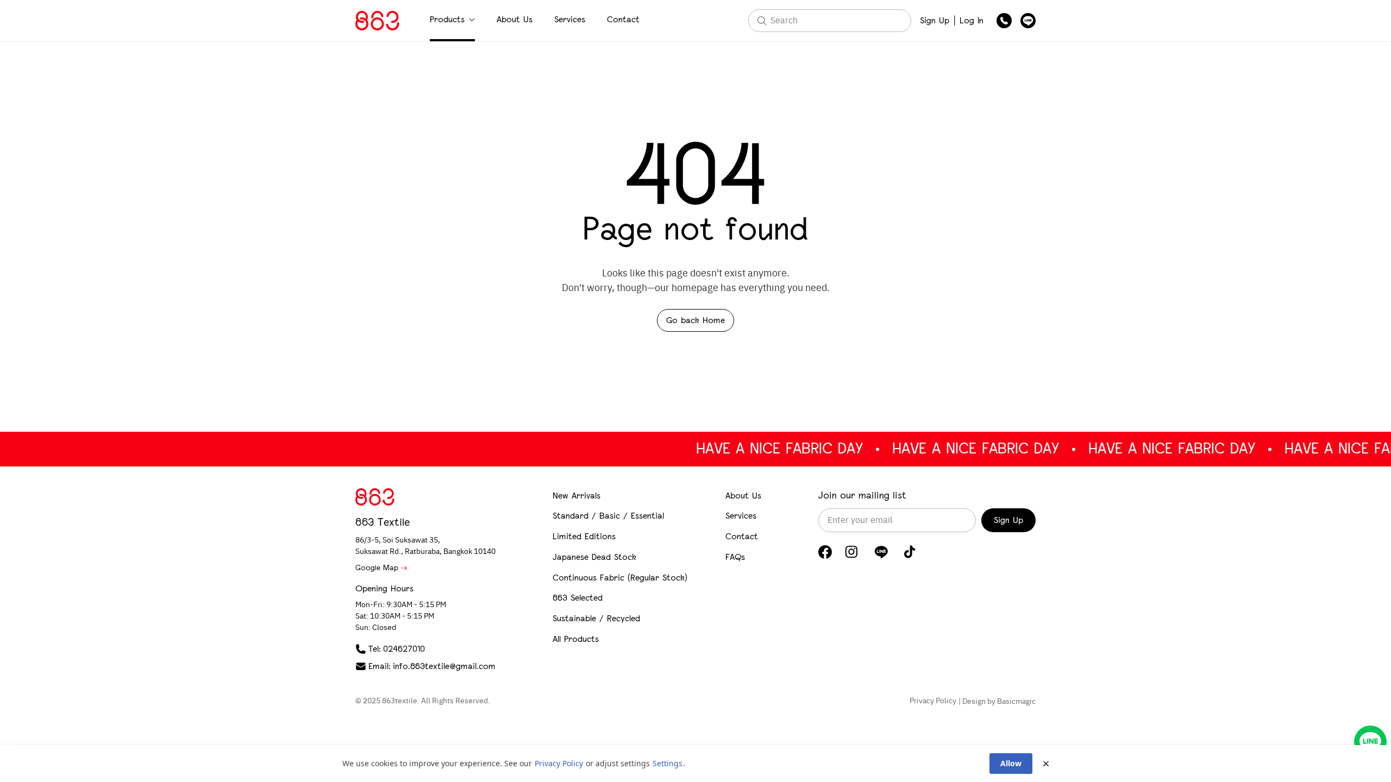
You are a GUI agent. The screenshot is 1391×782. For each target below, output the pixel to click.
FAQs (735, 557)
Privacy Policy (933, 701)
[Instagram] (851, 552)
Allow (1011, 763)
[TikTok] (910, 552)
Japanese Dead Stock (594, 557)
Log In (971, 20)
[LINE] (881, 552)
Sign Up (934, 20)
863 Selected (578, 597)
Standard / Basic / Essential (608, 515)
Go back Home (695, 320)
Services (569, 19)
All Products (576, 639)
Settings (667, 763)
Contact (623, 19)
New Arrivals (576, 495)
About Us (514, 19)
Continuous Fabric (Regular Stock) (620, 577)
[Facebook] (825, 552)
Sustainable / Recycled (596, 618)
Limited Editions (584, 536)
